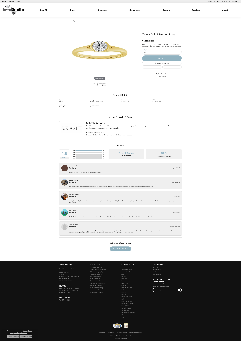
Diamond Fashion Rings (82, 21)
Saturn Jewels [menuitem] (125, 310)
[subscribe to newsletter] (179, 290)
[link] (4, 1)
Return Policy (157, 270)
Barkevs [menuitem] (123, 276)
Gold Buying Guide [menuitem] (96, 292)
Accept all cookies (26, 336)
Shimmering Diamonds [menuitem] (128, 313)
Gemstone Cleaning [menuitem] (96, 288)
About (225, 10)
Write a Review (120, 249)
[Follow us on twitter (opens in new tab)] (63, 300)
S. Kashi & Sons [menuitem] (126, 308)
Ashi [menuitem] (122, 274)
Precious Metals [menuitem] (95, 281)
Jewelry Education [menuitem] (96, 267)
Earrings (95, 135)
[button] (209, 1)
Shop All (43, 10)
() (103, 150)
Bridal (72, 10)
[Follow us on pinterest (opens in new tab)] (60, 300)
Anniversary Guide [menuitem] (96, 290)
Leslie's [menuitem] (123, 290)
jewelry (65, 21)
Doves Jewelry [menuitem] (125, 281)
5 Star (73, 150)
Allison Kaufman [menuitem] (126, 270)
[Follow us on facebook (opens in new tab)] (66, 300)
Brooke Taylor (73, 180)
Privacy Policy (157, 274)
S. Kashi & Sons (125, 101)
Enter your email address (161, 286)
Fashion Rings (72, 21)
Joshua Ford (73, 166)
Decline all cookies (13, 336)
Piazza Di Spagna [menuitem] (126, 301)
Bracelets (89, 135)
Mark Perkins (73, 224)
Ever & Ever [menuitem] (124, 283)
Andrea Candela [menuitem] (126, 272)
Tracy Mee (72, 210)
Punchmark (124, 338)
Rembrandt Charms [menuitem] (127, 303)
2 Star (73, 156)
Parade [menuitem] (123, 294)
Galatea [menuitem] (123, 285)
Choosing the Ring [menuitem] (96, 274)
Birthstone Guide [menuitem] (95, 276)
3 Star (73, 154)
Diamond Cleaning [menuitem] (96, 285)
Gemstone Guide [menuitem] (95, 279)
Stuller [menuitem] (123, 315)
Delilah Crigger (74, 194)
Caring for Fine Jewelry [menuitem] (97, 283)
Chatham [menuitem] (124, 279)
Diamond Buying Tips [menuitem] (97, 272)
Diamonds (102, 10)
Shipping (152, 67)
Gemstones (134, 10)
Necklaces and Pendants (124, 135)
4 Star (73, 152)
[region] (100, 52)
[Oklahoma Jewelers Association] (126, 325)
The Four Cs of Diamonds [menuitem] (98, 270)
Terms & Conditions (122, 332)
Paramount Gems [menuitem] (126, 297)
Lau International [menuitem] (126, 288)
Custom (166, 10)
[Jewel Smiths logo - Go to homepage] (13, 10)
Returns (172, 67)
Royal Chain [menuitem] (125, 306)
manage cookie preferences (18, 333)
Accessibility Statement (135, 332)
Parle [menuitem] (123, 299)
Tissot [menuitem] (123, 317)
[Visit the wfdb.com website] (117, 325)
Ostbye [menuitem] (123, 292)
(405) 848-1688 (100, 85)
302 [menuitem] (122, 267)
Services (196, 10)
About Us (155, 267)
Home (60, 21)
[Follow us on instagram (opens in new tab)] (68, 300)
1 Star (73, 158)
